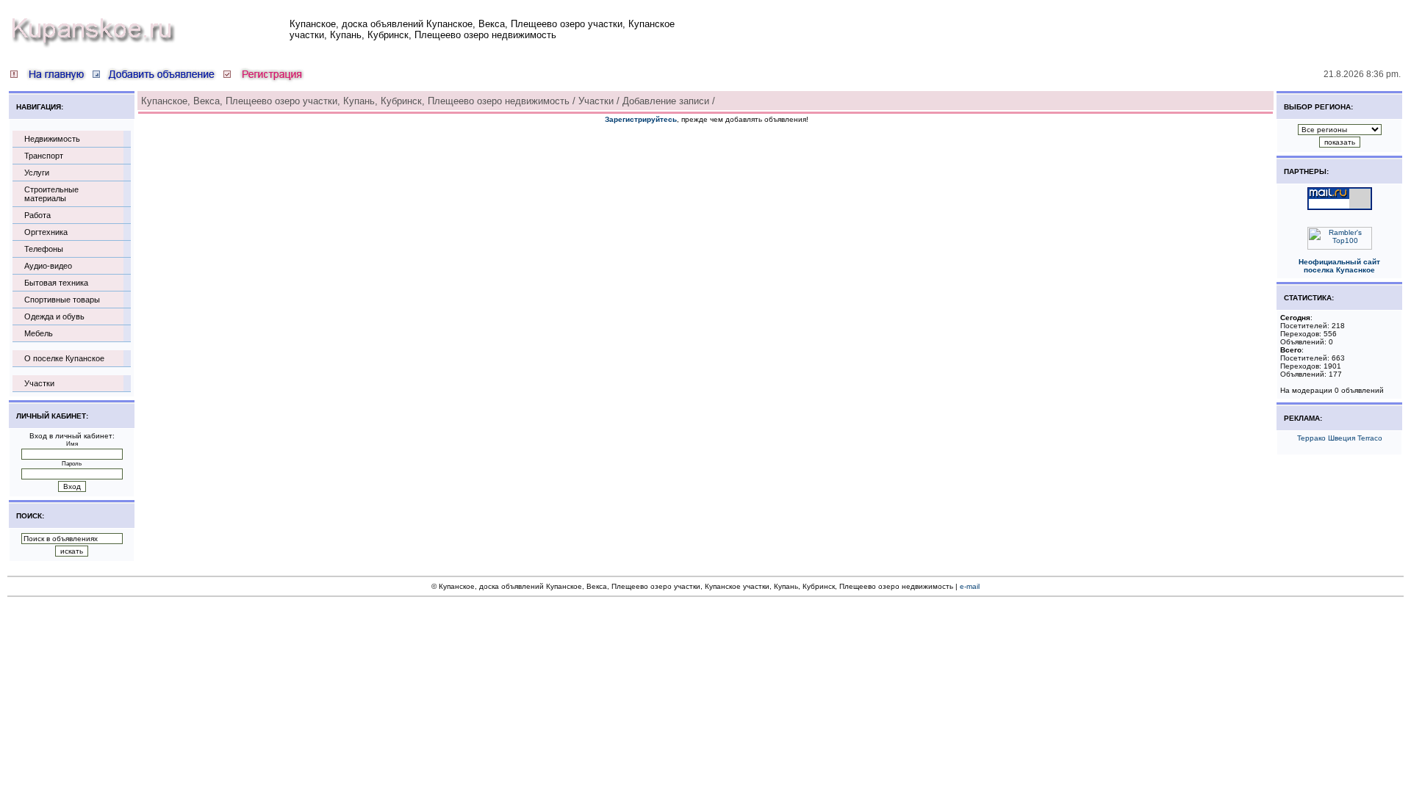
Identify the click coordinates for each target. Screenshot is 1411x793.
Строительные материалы (51, 194)
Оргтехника (46, 232)
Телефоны (43, 249)
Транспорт (43, 155)
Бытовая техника (56, 282)
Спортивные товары (62, 299)
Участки (39, 383)
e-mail (970, 586)
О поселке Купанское (64, 358)
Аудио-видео (48, 265)
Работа (37, 215)
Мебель (38, 333)
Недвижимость (52, 138)
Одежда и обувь (54, 316)
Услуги (36, 172)
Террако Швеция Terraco (1339, 438)
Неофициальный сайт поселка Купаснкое (1339, 266)
